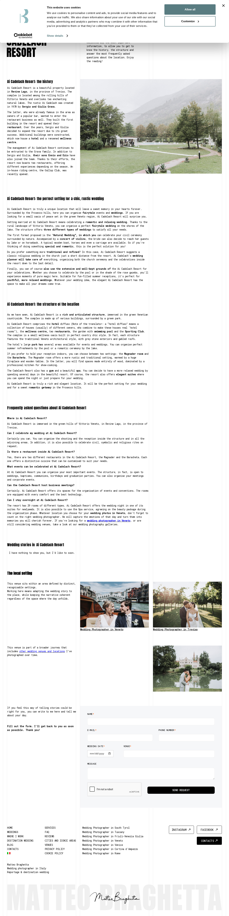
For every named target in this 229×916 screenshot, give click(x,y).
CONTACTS (12, 849)
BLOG (10, 845)
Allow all (190, 9)
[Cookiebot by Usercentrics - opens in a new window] (23, 35)
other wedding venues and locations (42, 651)
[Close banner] (223, 5)
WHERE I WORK (15, 836)
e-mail (91, 730)
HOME (10, 827)
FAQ (47, 832)
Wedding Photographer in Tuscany (103, 832)
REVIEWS (49, 836)
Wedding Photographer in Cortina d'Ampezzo (110, 849)
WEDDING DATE (96, 746)
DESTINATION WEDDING (20, 840)
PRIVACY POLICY (55, 849)
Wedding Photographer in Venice (102, 845)
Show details (55, 35)
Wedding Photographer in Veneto (102, 840)
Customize (188, 21)
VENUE (127, 746)
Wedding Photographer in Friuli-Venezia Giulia (112, 836)
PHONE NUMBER (167, 730)
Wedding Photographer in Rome (101, 853)
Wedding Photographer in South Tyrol (106, 827)
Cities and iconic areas (60, 840)
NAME (90, 714)
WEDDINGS (12, 832)
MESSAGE (91, 763)
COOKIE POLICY (54, 853)
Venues (49, 845)
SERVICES (50, 827)
